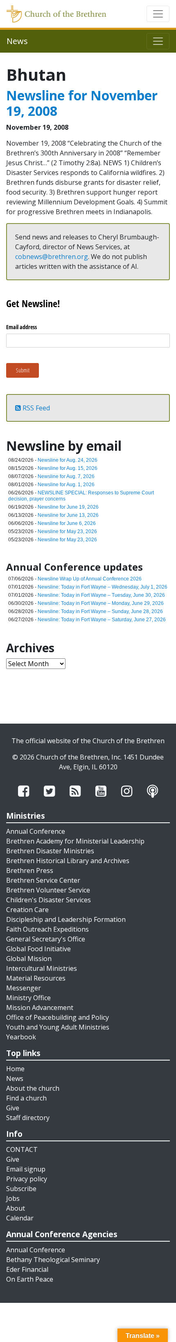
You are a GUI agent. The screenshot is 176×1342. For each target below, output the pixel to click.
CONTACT (22, 1149)
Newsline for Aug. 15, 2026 (67, 468)
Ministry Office (28, 997)
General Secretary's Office (45, 939)
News (14, 1078)
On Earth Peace (29, 1279)
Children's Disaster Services (48, 899)
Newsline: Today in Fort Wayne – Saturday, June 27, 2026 (102, 619)
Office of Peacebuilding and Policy (57, 1017)
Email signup (25, 1169)
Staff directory (28, 1117)
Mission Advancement (39, 1007)
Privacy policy (26, 1178)
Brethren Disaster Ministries (50, 850)
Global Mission (29, 958)
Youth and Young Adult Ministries (57, 1027)
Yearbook (21, 1036)
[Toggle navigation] (158, 14)
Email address (21, 327)
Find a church (26, 1098)
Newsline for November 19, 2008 (82, 103)
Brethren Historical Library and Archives (67, 860)
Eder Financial (27, 1269)
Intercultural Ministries (41, 968)
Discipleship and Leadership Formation (66, 919)
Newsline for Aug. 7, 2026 (66, 476)
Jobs (13, 1198)
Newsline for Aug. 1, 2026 (66, 484)
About (15, 1208)
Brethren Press (29, 870)
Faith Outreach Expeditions (47, 929)
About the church (32, 1088)
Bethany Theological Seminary (53, 1259)
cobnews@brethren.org (51, 256)
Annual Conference (35, 831)
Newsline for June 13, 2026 (68, 515)
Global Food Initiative (38, 948)
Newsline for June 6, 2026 (67, 523)
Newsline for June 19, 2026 (68, 507)
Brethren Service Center (43, 880)
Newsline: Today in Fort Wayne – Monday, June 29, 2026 (101, 603)
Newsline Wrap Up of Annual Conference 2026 (90, 579)
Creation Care (27, 909)
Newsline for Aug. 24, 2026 (67, 460)
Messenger (23, 987)
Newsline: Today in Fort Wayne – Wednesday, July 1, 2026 (102, 587)
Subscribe (21, 1188)
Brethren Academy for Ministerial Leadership (75, 841)
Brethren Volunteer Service (48, 890)
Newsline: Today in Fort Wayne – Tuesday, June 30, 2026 (101, 595)
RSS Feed (35, 407)
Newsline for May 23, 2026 (67, 531)
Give (12, 1107)
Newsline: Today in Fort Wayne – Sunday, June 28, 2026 (100, 611)
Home (15, 1068)
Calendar (20, 1218)
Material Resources (35, 978)
